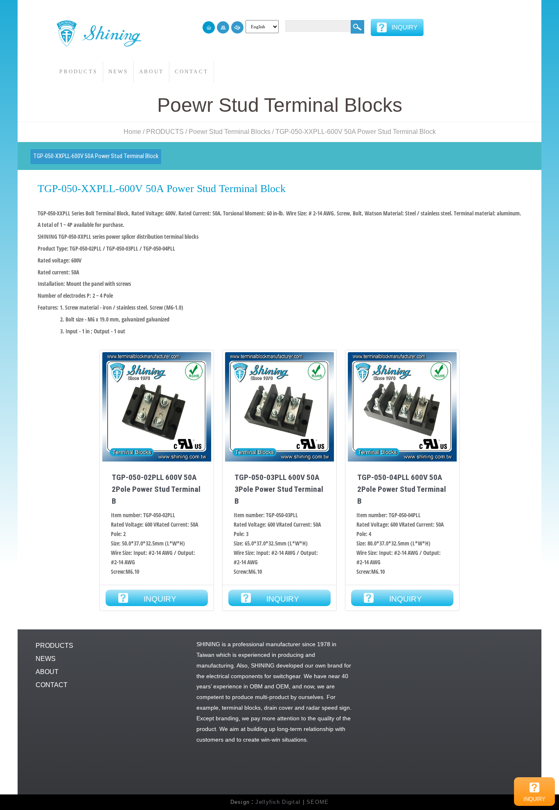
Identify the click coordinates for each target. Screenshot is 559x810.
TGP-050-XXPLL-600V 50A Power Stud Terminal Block (355, 131)
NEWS (118, 72)
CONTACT (191, 72)
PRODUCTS (78, 72)
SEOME (318, 802)
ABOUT (151, 72)
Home (132, 131)
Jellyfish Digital (277, 802)
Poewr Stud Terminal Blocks (229, 131)
